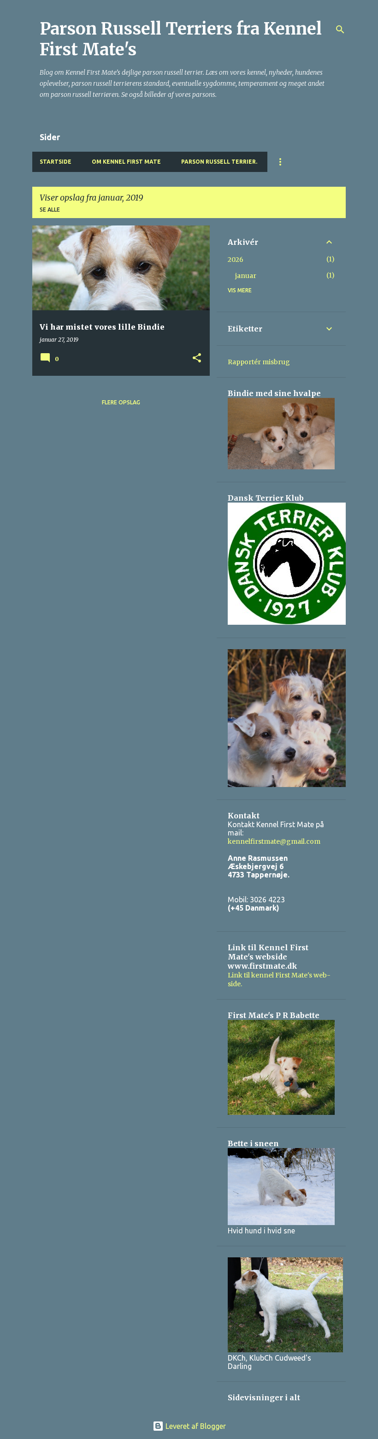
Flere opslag (121, 402)
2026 (235, 259)
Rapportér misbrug (259, 362)
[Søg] (340, 29)
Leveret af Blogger (195, 1426)
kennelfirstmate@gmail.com (274, 841)
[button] (196, 358)
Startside (55, 162)
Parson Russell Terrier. (219, 162)
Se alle (50, 210)
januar (245, 276)
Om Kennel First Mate (126, 162)
